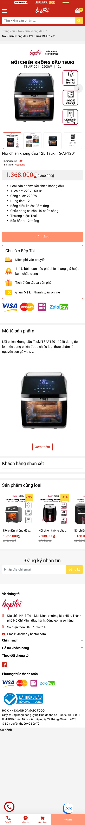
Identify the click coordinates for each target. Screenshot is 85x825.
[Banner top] (42, 2)
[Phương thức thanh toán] (35, 307)
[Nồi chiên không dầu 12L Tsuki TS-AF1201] (42, 88)
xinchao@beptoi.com (31, 634)
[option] (42, 88)
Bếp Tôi (35, 723)
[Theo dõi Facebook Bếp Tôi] (4, 665)
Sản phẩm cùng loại (21, 485)
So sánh (6, 730)
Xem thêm (42, 447)
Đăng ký (74, 569)
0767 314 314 (36, 627)
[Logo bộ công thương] (22, 699)
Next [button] (78, 88)
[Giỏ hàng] (77, 11)
